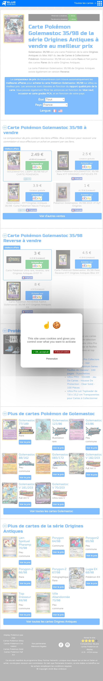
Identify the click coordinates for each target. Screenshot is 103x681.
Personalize (52, 358)
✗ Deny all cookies (62, 352)
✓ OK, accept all (41, 352)
